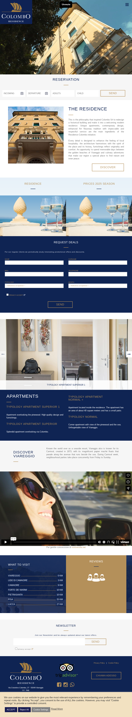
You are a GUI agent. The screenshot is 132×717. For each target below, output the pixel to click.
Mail (7, 270)
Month (71, 282)
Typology (9, 282)
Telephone (73, 270)
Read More (57, 709)
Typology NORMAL (83, 416)
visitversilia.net (79, 547)
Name (7, 259)
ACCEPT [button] (11, 709)
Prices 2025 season (99, 183)
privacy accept (16, 295)
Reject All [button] (24, 709)
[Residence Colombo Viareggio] (16, 12)
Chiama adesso (106, 675)
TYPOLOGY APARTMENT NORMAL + (85, 398)
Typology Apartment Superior (31, 423)
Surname (72, 259)
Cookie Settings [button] (40, 709)
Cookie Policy (113, 663)
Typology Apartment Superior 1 (33, 406)
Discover (108, 167)
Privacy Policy (99, 663)
